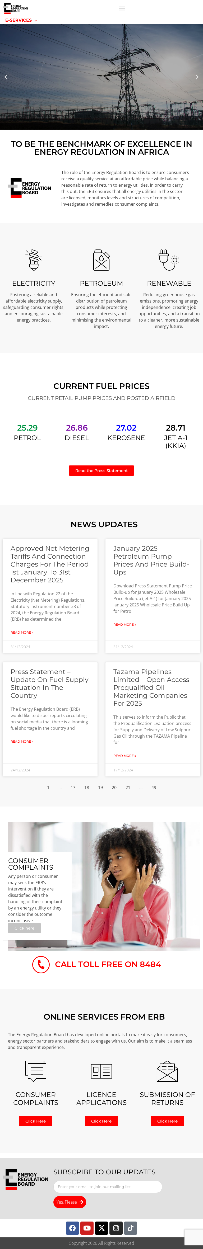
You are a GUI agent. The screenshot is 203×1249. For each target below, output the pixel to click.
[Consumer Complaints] (35, 1071)
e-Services (18, 20)
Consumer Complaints (35, 1098)
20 (114, 787)
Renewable (169, 283)
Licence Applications (101, 1098)
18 (86, 787)
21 (128, 787)
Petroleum (101, 283)
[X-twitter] (101, 1228)
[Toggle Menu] (122, 8)
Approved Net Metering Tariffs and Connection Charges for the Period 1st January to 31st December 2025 (50, 564)
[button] (6, 77)
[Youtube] (87, 1228)
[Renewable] (169, 260)
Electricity (33, 283)
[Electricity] (34, 260)
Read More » (22, 632)
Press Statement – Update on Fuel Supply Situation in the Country (50, 683)
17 (73, 787)
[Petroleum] (101, 260)
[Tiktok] (130, 1228)
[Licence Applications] (101, 1071)
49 (153, 787)
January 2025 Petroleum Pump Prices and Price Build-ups (151, 560)
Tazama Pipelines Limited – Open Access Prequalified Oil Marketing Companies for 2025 (151, 687)
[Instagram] (116, 1228)
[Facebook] (72, 1228)
